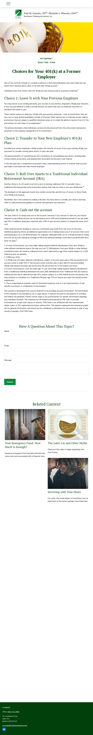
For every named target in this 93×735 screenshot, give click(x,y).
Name (6, 331)
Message (7, 360)
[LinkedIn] (4, 729)
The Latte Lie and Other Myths (67, 443)
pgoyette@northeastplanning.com (14, 725)
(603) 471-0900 (13, 712)
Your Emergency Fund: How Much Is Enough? (23, 445)
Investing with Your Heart (64, 492)
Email (6, 345)
